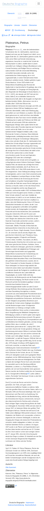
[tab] (31, 13)
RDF (8, 30)
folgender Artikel (35, 35)
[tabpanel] (22, 255)
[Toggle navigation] (39, 4)
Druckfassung (19, 30)
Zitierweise (33, 25)
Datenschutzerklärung (16, 505)
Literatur (17, 25)
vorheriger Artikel (19, 35)
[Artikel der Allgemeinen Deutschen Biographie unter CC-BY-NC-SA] (11, 486)
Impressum (30, 502)
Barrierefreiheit (30, 505)
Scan (5, 35)
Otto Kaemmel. (11, 467)
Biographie (8, 25)
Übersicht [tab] (10, 13)
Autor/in (24, 25)
